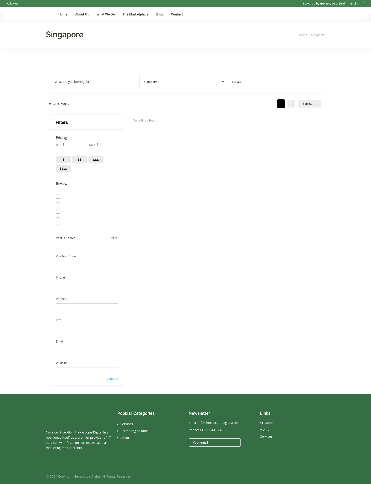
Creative (266, 422)
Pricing (61, 137)
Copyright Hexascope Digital (79, 476)
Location (238, 82)
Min (58, 144)
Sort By (307, 103)
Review (61, 183)
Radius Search (65, 238)
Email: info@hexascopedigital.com (213, 422)
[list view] (291, 103)
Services (266, 436)
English (355, 3)
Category (149, 82)
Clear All (112, 378)
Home (303, 35)
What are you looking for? (73, 82)
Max (92, 144)
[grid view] (281, 103)
